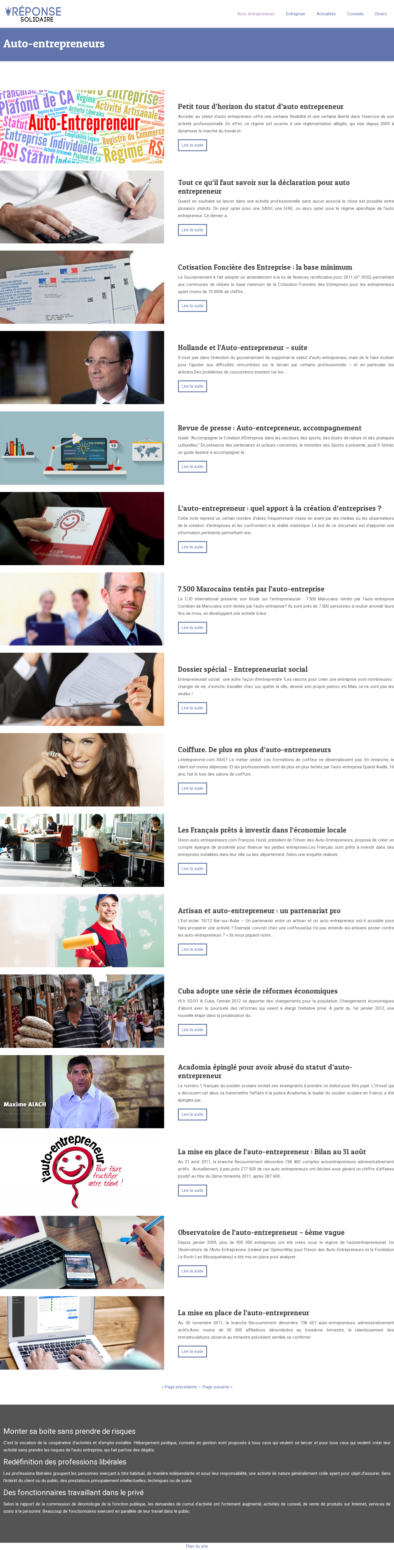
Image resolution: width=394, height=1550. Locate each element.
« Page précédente (179, 1387)
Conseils (355, 13)
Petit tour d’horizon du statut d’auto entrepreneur (261, 106)
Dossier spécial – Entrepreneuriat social (242, 669)
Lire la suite (192, 145)
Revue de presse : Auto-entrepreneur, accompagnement (270, 427)
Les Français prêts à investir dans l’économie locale (262, 830)
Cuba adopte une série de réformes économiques (258, 991)
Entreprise (295, 13)
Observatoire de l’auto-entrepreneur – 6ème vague (261, 1232)
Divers (381, 13)
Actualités (326, 13)
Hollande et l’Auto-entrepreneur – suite (242, 347)
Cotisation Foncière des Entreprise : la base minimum (265, 267)
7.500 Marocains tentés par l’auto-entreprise (251, 589)
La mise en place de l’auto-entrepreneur (243, 1312)
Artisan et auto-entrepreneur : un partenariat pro (259, 910)
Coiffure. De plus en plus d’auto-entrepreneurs (254, 749)
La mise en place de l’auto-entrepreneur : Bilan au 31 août (272, 1151)
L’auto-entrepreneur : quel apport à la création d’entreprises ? (280, 508)
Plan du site (197, 1546)
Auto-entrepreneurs (256, 13)
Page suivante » (217, 1387)
